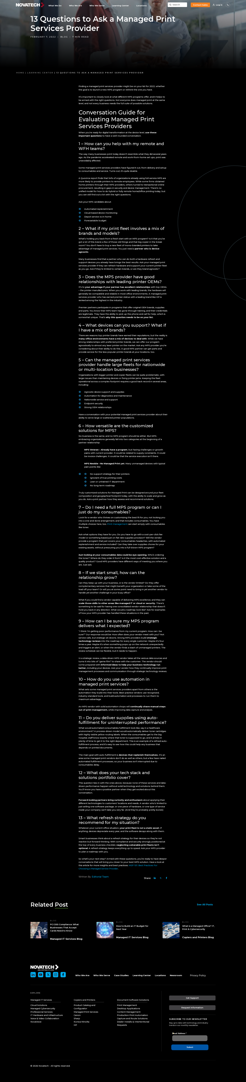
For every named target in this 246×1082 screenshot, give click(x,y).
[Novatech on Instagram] (55, 974)
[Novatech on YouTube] (40, 974)
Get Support (192, 998)
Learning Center (40, 73)
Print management (117, 524)
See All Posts (205, 904)
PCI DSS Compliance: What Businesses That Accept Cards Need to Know (64, 927)
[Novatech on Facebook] (63, 974)
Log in (219, 5)
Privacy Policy (198, 975)
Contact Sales (200, 5)
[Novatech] (44, 967)
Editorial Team (100, 876)
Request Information (192, 1007)
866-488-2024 (228, 5)
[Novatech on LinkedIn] (33, 974)
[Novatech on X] (48, 974)
